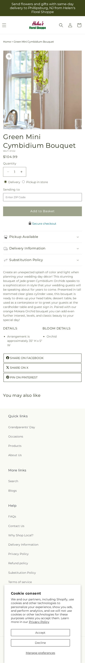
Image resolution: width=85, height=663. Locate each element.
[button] (61, 25)
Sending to (17, 189)
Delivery (14, 182)
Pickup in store (37, 182)
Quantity (9, 163)
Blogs (12, 490)
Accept (40, 632)
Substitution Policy (22, 573)
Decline (40, 643)
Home (7, 41)
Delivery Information (23, 544)
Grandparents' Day (21, 427)
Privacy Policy (39, 622)
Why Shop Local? (20, 535)
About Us (15, 455)
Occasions (15, 436)
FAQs (12, 516)
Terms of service (20, 582)
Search (13, 481)
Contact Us (16, 526)
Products (14, 446)
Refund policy (18, 563)
